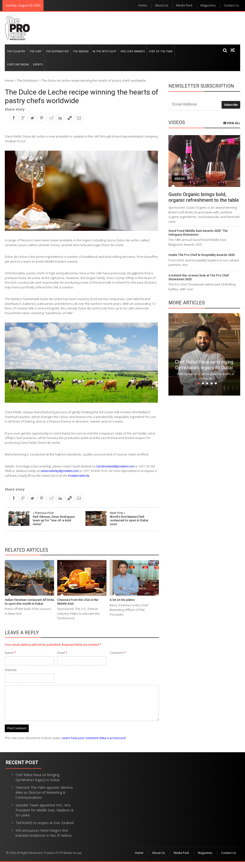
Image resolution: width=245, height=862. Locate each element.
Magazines (208, 5)
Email (62, 652)
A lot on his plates (122, 600)
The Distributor (57, 51)
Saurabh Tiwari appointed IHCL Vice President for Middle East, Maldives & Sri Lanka (45, 810)
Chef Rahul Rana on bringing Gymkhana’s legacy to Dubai (204, 364)
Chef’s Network (18, 64)
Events (38, 64)
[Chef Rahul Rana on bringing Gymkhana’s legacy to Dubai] (204, 354)
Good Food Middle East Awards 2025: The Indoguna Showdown (198, 232)
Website (11, 670)
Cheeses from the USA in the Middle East (77, 601)
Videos (179, 178)
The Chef (35, 51)
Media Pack (184, 5)
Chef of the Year (161, 51)
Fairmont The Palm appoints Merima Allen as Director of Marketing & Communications (44, 792)
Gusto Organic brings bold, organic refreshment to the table (203, 197)
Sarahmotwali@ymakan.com (115, 466)
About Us (161, 5)
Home (142, 5)
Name (10, 652)
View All (233, 123)
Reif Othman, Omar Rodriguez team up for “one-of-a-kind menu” (54, 518)
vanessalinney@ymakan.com (60, 471)
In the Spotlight (105, 51)
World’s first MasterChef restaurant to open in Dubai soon (129, 518)
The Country (16, 51)
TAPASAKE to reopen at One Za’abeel (45, 822)
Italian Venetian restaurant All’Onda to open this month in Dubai (29, 601)
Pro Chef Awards (133, 51)
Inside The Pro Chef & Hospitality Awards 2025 (201, 255)
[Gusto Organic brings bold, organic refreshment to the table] (204, 161)
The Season (81, 51)
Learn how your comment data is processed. (94, 738)
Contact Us (231, 5)
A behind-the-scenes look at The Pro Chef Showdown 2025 (198, 277)
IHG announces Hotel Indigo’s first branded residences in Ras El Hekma (44, 833)
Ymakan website (78, 475)
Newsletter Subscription (201, 86)
